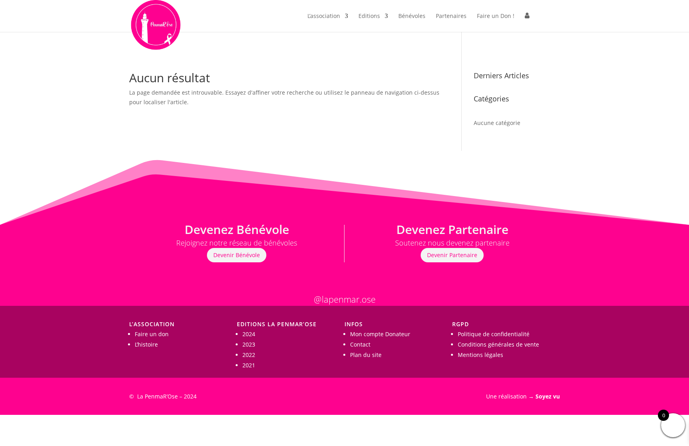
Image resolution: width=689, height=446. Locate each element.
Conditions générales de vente (498, 344)
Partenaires (451, 16)
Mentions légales (480, 355)
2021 (248, 365)
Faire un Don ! (495, 16)
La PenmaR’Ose (157, 396)
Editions (369, 16)
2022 (248, 355)
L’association (323, 16)
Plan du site (366, 355)
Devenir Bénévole (236, 255)
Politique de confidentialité (494, 334)
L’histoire (146, 344)
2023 (248, 344)
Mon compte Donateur (380, 334)
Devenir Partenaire (452, 255)
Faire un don (152, 334)
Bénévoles (411, 16)
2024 (248, 334)
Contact (360, 344)
